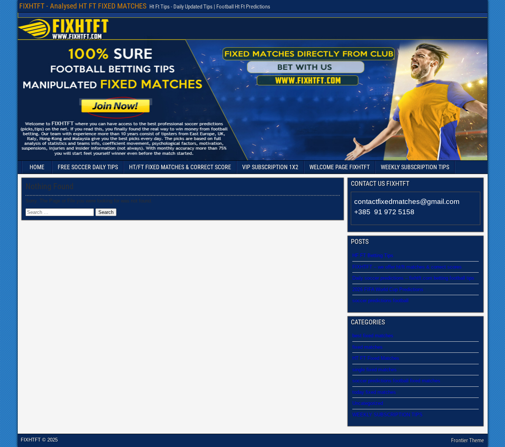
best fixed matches (372, 335)
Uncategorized (367, 403)
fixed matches (367, 347)
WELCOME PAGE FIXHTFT (339, 167)
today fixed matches (374, 392)
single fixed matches (374, 369)
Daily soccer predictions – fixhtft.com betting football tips (413, 278)
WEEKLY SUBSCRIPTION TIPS (415, 167)
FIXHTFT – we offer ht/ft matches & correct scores (407, 267)
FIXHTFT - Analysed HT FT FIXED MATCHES (82, 5)
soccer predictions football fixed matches (396, 380)
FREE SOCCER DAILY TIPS (88, 167)
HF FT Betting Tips (372, 255)
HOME (37, 167)
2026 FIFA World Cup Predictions (387, 289)
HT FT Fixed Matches (375, 358)
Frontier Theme (467, 440)
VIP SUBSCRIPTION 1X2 (270, 167)
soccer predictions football (380, 300)
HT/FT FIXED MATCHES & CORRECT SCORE (180, 167)
